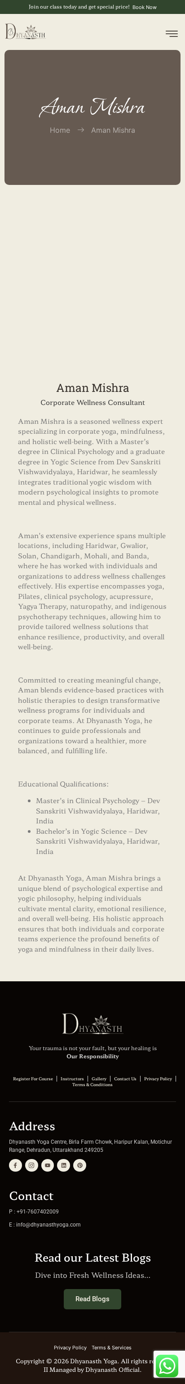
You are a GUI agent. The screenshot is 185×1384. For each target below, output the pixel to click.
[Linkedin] (63, 1165)
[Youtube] (47, 1165)
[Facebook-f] (15, 1165)
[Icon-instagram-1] (31, 1165)
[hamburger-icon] (172, 35)
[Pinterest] (79, 1165)
